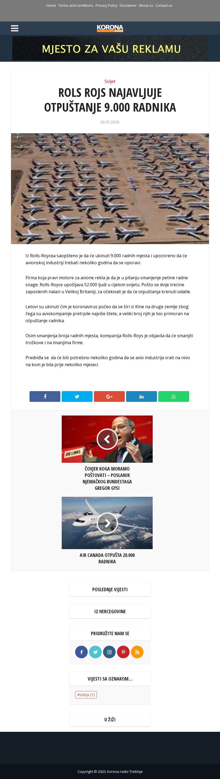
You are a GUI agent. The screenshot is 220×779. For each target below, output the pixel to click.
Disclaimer (128, 5)
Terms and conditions (75, 5)
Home (51, 5)
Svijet (110, 81)
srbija (87, 694)
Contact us (164, 5)
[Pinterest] (123, 652)
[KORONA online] (110, 27)
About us (146, 5)
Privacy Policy (107, 5)
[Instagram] (109, 652)
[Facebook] (81, 652)
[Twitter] (95, 652)
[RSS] (137, 652)
